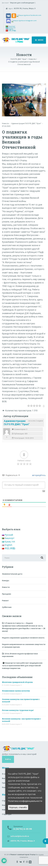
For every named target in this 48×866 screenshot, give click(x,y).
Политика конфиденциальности (25, 801)
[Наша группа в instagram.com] (24, 21)
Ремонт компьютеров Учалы (22, 855)
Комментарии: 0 (16, 685)
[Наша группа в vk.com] (8, 16)
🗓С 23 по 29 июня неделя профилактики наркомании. (20, 655)
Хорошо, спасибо (18, 807)
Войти (8, 759)
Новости (5, 123)
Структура (6, 814)
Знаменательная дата (12, 574)
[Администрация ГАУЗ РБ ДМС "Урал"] (6, 431)
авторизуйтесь (38, 475)
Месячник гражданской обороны (17, 682)
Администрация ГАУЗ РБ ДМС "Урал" (16, 422)
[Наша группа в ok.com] (13, 16)
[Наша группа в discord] (8, 21)
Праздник (6, 594)
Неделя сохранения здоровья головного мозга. (23, 638)
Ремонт (5, 600)
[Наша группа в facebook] (29, 16)
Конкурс (5, 580)
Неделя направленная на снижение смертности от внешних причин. (23, 645)
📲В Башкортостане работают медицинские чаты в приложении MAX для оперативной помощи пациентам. (22, 665)
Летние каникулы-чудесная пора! (17, 710)
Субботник (7, 607)
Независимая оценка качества (16, 691)
